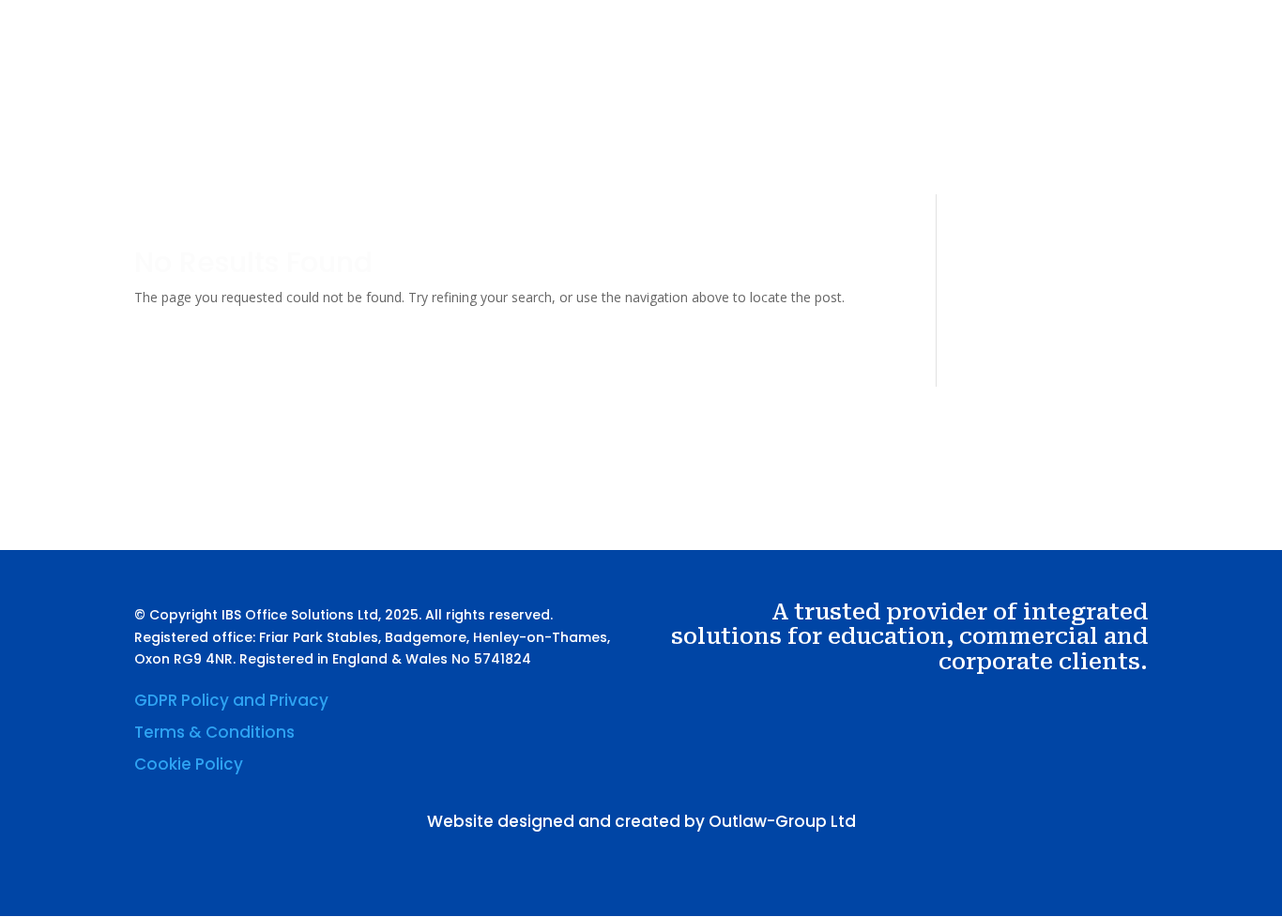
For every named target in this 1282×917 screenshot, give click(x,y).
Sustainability (881, 115)
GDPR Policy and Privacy (231, 700)
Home (637, 115)
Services (768, 115)
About (699, 115)
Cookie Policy (188, 764)
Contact (976, 115)
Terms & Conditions (214, 732)
